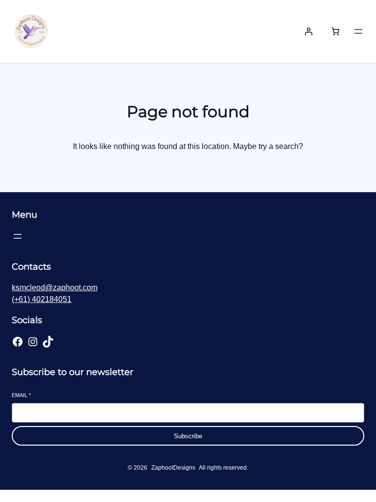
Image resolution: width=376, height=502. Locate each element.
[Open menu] (358, 31)
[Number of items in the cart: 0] (335, 31)
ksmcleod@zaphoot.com (54, 287)
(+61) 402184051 (41, 299)
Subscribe (188, 436)
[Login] (308, 31)
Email (21, 395)
